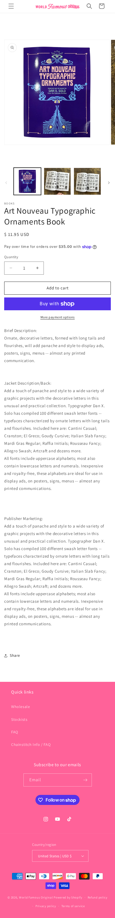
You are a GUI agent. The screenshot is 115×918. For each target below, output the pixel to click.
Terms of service (73, 906)
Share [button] (15, 655)
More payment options (57, 317)
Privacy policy (45, 906)
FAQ (14, 731)
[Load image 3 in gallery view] (87, 181)
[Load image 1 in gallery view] (27, 181)
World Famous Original (36, 897)
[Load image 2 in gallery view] (57, 181)
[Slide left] (6, 183)
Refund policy (97, 897)
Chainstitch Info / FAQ (31, 744)
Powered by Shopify (68, 897)
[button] (11, 6)
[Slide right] (109, 183)
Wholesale (20, 706)
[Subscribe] (85, 780)
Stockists (19, 719)
